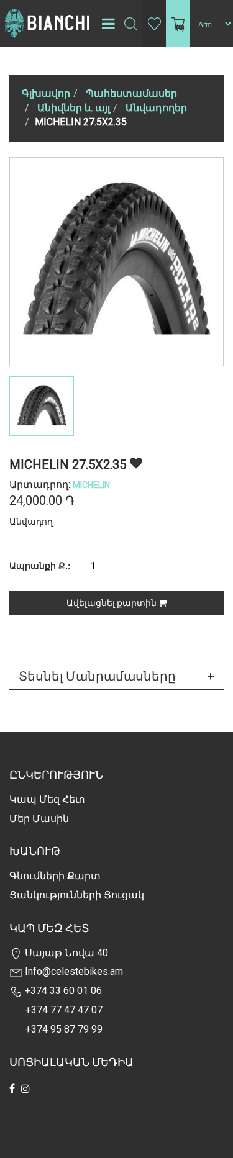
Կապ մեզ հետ (47, 799)
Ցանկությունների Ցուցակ (76, 895)
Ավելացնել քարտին (112, 603)
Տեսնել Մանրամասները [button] (97, 676)
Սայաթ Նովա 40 (65, 953)
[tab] (116, 676)
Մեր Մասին (39, 819)
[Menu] (108, 23)
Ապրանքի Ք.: (40, 565)
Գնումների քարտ (55, 876)
